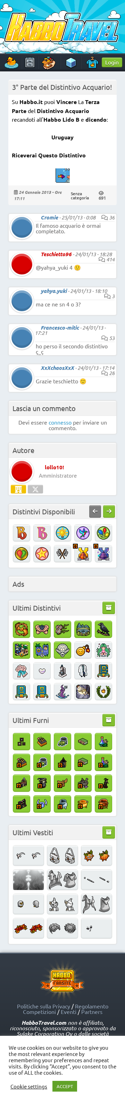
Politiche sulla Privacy (43, 1006)
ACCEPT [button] (65, 1086)
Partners (91, 1011)
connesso (60, 422)
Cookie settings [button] (28, 1086)
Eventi (68, 1011)
